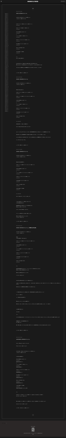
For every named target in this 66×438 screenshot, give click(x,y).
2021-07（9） (6, 83)
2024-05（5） (6, 41)
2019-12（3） (6, 106)
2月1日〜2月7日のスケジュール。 (22, 13)
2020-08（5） (6, 96)
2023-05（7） (6, 56)
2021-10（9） (6, 79)
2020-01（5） (6, 105)
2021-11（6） (6, 78)
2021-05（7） (6, 85)
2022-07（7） (6, 68)
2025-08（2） (6, 23)
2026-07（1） (6, 13)
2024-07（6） (6, 39)
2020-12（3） (6, 91)
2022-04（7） (6, 72)
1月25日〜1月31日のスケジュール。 (22, 79)
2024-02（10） (7, 45)
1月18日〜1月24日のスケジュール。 (22, 151)
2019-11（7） (6, 107)
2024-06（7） (6, 40)
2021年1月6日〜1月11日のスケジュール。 (23, 339)
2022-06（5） (6, 69)
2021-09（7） (6, 80)
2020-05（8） (6, 100)
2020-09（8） (6, 95)
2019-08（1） (6, 111)
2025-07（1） (6, 24)
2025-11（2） (6, 19)
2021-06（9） (6, 84)
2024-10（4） (6, 35)
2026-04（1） (6, 17)
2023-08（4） (6, 52)
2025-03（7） (6, 29)
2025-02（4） (6, 30)
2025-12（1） (6, 18)
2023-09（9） (6, 51)
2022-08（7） (6, 67)
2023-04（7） (6, 57)
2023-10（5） (6, 50)
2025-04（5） (6, 28)
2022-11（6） (6, 63)
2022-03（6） (6, 73)
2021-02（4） (6, 89)
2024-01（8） (6, 46)
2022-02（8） (6, 74)
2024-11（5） (6, 34)
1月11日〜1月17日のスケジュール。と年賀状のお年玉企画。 (26, 227)
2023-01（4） (6, 61)
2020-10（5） (6, 94)
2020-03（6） (6, 102)
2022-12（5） (6, 62)
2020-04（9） (6, 101)
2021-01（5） (6, 90)
